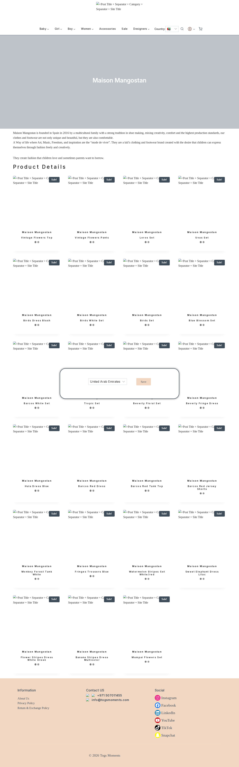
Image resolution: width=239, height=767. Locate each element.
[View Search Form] (182, 29)
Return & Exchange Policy (33, 708)
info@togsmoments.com (110, 700)
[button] (143, 381)
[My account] (191, 29)
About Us (23, 698)
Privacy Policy (26, 703)
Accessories (107, 28)
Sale (125, 28)
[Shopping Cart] (200, 29)
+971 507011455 (109, 695)
